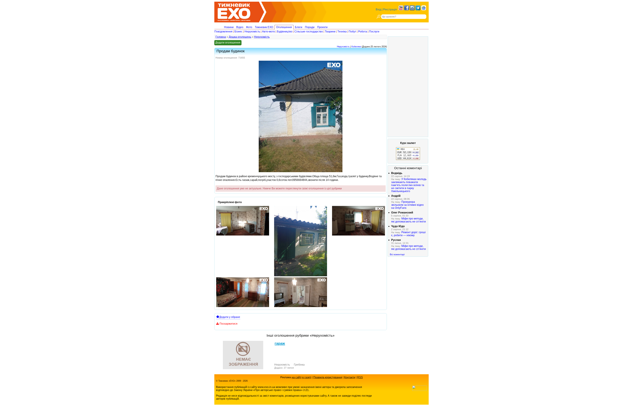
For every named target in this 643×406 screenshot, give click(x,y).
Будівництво (284, 31)
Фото (249, 27)
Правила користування (327, 377)
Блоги (298, 27)
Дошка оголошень (240, 36)
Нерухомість (252, 31)
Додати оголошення (227, 42)
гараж (280, 343)
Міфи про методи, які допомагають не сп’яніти (408, 220)
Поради (309, 27)
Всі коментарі (397, 254)
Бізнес (238, 31)
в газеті (306, 377)
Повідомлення (223, 31)
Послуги (374, 31)
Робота (362, 31)
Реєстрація (390, 9)
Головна (221, 36)
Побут (352, 31)
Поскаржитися (228, 323)
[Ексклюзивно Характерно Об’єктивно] (234, 11)
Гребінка (299, 364)
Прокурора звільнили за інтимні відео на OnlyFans (407, 204)
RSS (360, 377)
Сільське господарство (308, 31)
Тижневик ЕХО (264, 27)
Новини (229, 27)
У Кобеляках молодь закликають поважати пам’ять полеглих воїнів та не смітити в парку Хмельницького (408, 185)
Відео (239, 27)
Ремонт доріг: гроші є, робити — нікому (408, 234)
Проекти (322, 27)
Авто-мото (268, 31)
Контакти (349, 377)
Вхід (378, 9)
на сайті (297, 377)
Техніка (342, 31)
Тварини (330, 31)
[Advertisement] (408, 87)
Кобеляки (356, 46)
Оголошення (284, 27)
